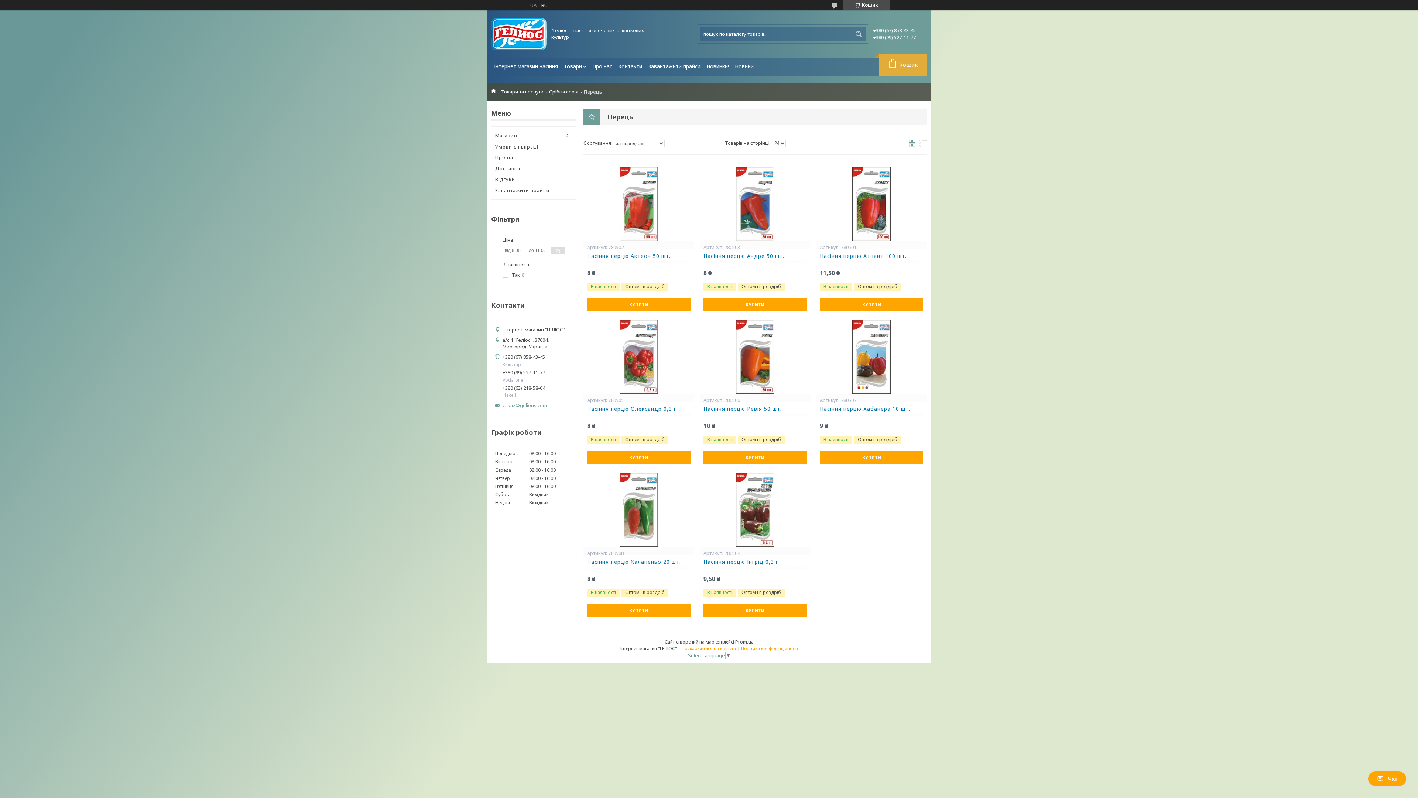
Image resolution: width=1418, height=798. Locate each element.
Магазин (506, 135)
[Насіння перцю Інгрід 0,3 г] (755, 510)
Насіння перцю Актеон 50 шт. (629, 256)
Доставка (507, 168)
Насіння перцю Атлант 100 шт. (863, 256)
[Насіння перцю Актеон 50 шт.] (638, 204)
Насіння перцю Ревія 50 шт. (742, 409)
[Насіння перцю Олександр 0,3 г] (638, 357)
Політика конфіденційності (769, 648)
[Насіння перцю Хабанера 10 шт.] (871, 357)
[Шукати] (858, 34)
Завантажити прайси (674, 66)
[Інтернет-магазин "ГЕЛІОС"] (519, 34)
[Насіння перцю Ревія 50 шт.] (755, 357)
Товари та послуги (522, 92)
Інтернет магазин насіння (526, 66)
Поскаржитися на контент (709, 648)
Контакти (630, 66)
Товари (573, 66)
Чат (1392, 779)
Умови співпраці (516, 146)
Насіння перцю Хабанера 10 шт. (865, 409)
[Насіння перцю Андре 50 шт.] (755, 204)
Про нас (602, 66)
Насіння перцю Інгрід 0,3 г (740, 562)
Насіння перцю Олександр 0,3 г (632, 409)
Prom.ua (744, 641)
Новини (744, 66)
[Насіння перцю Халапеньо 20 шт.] (638, 510)
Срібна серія (563, 92)
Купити (638, 304)
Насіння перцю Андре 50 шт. (743, 256)
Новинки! (717, 66)
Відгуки (505, 179)
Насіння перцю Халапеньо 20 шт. (634, 562)
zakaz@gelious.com (525, 405)
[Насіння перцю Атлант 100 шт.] (871, 204)
